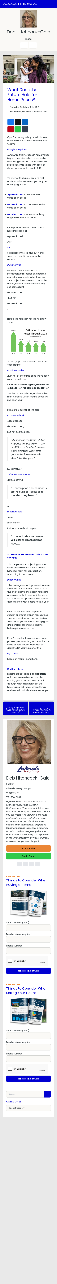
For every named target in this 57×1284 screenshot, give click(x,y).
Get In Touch (28, 856)
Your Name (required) (17, 922)
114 (8, 247)
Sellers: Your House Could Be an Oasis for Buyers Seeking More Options (15, 709)
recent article (14, 511)
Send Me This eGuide (28, 970)
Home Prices (40, 111)
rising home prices (17, 149)
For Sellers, (27, 111)
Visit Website (28, 848)
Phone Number (14, 945)
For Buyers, (16, 111)
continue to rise (15, 370)
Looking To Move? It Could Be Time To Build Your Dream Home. (41, 710)
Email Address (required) (19, 934)
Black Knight (14, 579)
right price (12, 653)
